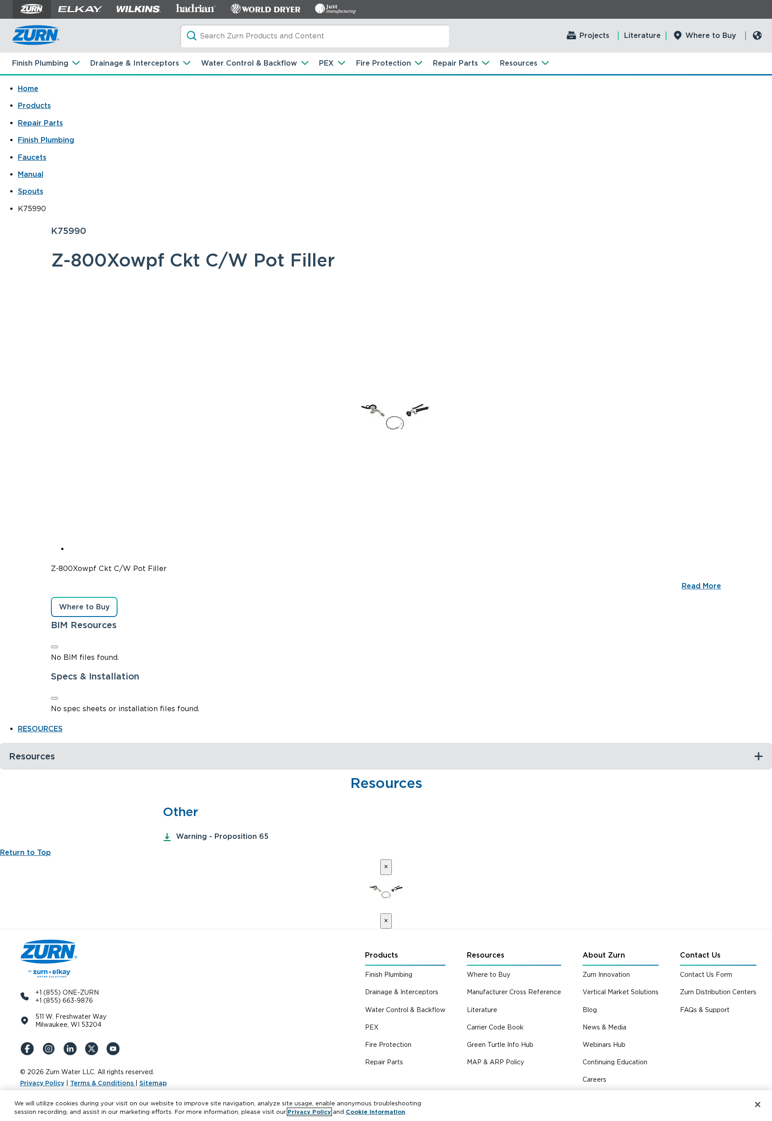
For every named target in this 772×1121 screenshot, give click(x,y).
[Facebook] (29, 1049)
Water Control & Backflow (249, 63)
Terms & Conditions (102, 1083)
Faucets (32, 157)
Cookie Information (375, 1111)
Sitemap (153, 1083)
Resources (518, 63)
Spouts (30, 191)
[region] (386, 1105)
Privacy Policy (42, 1083)
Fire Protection (383, 63)
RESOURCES (40, 729)
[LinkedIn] (72, 1049)
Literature (642, 35)
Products (34, 105)
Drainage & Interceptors (134, 63)
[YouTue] (115, 1049)
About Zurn (604, 955)
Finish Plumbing (40, 63)
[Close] (54, 647)
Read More (701, 586)
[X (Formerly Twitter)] (93, 1049)
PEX (326, 63)
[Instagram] (50, 1049)
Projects (594, 35)
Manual (30, 174)
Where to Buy (710, 35)
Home (28, 88)
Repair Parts (455, 63)
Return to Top (25, 852)
